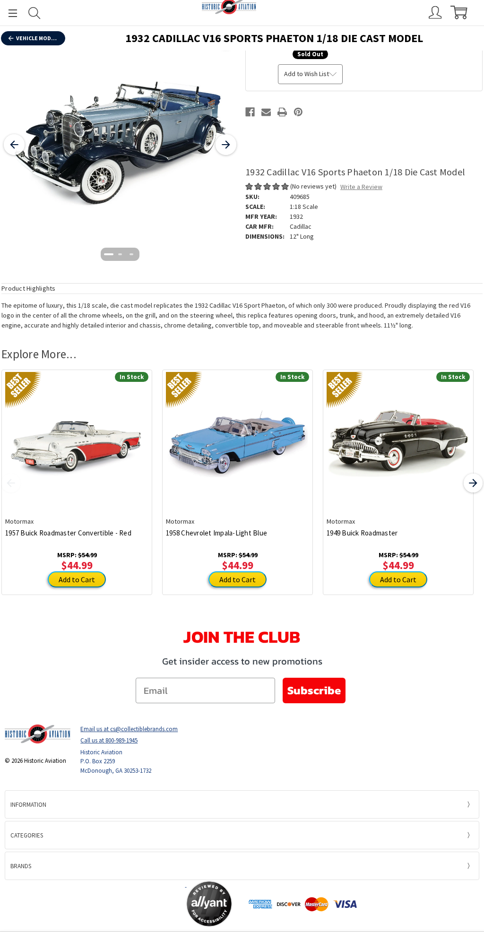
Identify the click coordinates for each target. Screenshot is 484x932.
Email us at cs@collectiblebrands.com (129, 729)
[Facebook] (250, 112)
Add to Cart (77, 579)
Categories (26, 835)
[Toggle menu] (8, 13)
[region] (120, 144)
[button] (148, 904)
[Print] (282, 112)
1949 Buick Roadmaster (362, 532)
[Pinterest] (298, 112)
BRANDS (20, 866)
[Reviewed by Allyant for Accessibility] (209, 904)
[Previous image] (14, 144)
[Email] (266, 112)
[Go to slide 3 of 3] (131, 254)
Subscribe (314, 690)
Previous (10, 483)
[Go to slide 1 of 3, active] (108, 254)
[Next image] (226, 144)
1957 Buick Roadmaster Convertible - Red (68, 532)
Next (473, 483)
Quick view (77, 436)
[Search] (34, 13)
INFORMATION (28, 805)
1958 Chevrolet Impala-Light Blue (216, 532)
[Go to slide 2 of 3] (120, 254)
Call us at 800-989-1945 (109, 740)
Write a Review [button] (361, 186)
